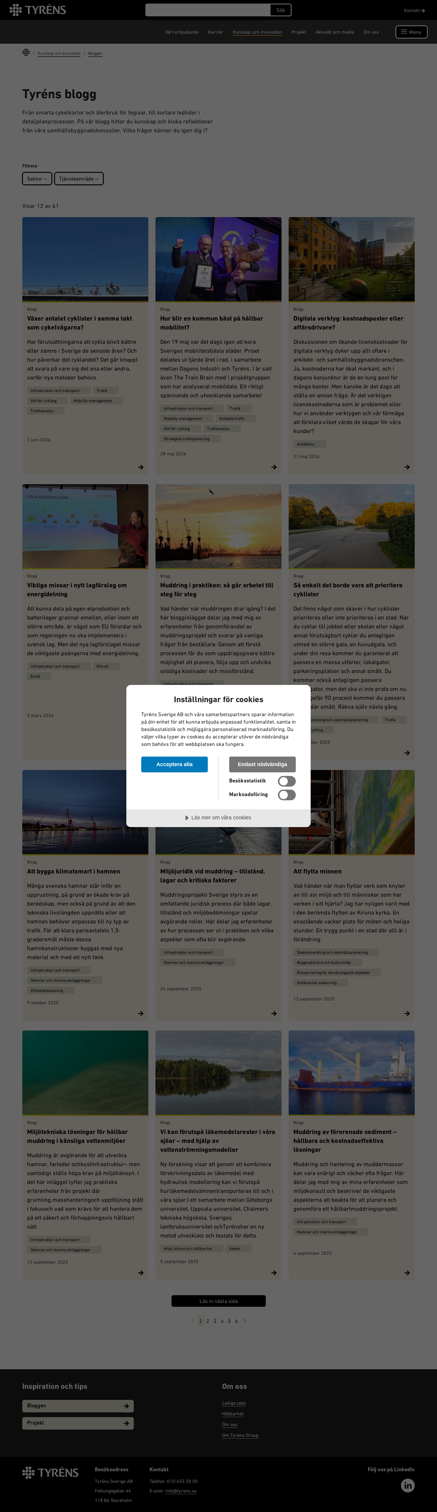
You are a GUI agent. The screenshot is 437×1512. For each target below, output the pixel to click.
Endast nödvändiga (262, 764)
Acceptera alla (174, 764)
